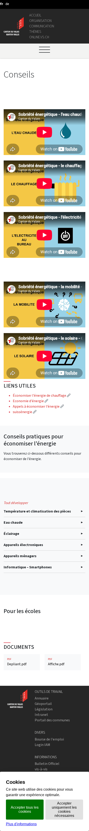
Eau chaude (13, 522)
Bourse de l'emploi (49, 739)
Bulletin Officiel (47, 763)
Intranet (41, 714)
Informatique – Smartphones (28, 567)
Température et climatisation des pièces (37, 511)
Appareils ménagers (20, 556)
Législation (43, 709)
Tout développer (16, 502)
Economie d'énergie (30, 401)
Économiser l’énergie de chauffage (42, 395)
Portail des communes (52, 720)
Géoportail (43, 703)
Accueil (35, 15)
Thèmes (35, 31)
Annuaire (42, 698)
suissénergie (25, 411)
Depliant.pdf (16, 662)
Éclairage (11, 533)
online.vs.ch (39, 37)
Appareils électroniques (23, 544)
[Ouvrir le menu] (44, 49)
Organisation (40, 20)
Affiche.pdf (56, 662)
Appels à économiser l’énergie (38, 406)
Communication (41, 26)
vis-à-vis (41, 769)
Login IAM (42, 744)
